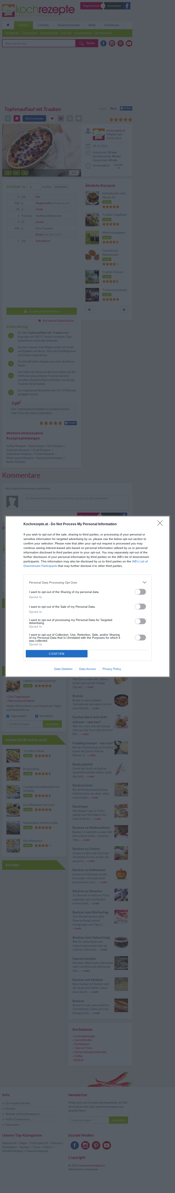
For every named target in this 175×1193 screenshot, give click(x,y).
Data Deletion (63, 669)
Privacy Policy (111, 669)
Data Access (87, 669)
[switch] (140, 592)
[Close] (161, 524)
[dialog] (87, 596)
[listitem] (87, 582)
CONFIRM (57, 653)
